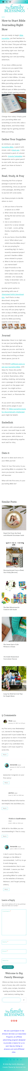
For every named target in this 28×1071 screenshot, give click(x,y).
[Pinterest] (17, 1059)
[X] (6, 1)
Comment (7, 911)
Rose (10, 721)
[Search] (24, 1000)
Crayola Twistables (15, 156)
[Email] (7, 1059)
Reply (5, 754)
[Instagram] (10, 1)
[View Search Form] (25, 2)
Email (5, 951)
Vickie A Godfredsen (17, 819)
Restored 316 (20, 1067)
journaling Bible (7, 147)
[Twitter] (20, 1059)
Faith (3, 17)
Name (5, 942)
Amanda (13, 765)
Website (5, 961)
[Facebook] (3, 1)
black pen (15, 150)
